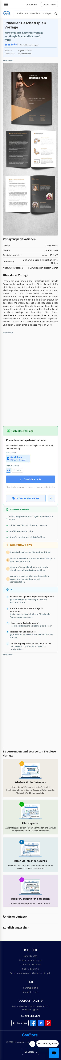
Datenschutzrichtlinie (30, 964)
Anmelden (32, 4)
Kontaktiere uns (30, 992)
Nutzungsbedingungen (30, 960)
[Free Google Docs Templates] (6, 13)
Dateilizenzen (30, 955)
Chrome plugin (30, 987)
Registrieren (50, 4)
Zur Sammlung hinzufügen (27, 498)
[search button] (55, 13)
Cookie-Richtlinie (30, 968)
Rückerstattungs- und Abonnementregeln (30, 973)
